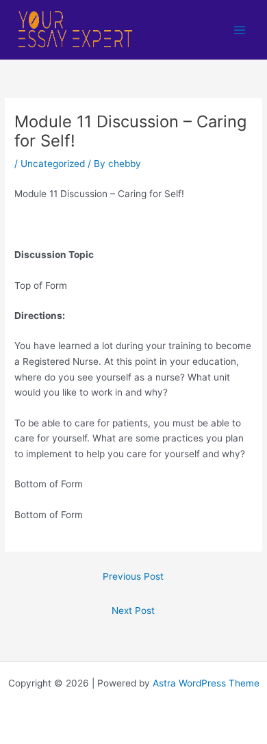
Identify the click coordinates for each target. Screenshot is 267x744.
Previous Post (133, 576)
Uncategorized (53, 163)
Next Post (133, 610)
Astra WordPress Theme (206, 683)
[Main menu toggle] (240, 30)
